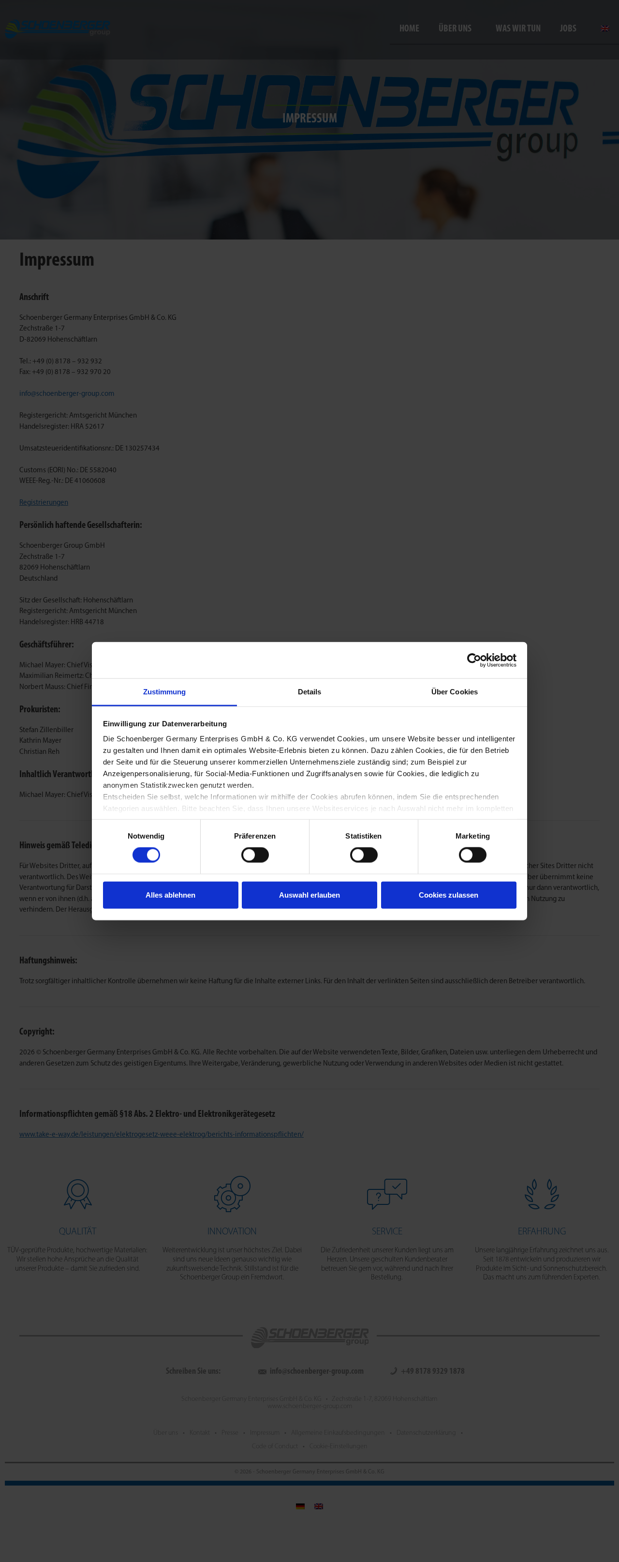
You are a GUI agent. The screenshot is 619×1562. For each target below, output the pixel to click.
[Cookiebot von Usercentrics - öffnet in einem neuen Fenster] (474, 660)
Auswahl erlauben (309, 894)
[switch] (255, 855)
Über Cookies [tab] (454, 692)
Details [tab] (310, 692)
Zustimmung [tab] (164, 692)
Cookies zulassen (448, 894)
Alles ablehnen (170, 894)
